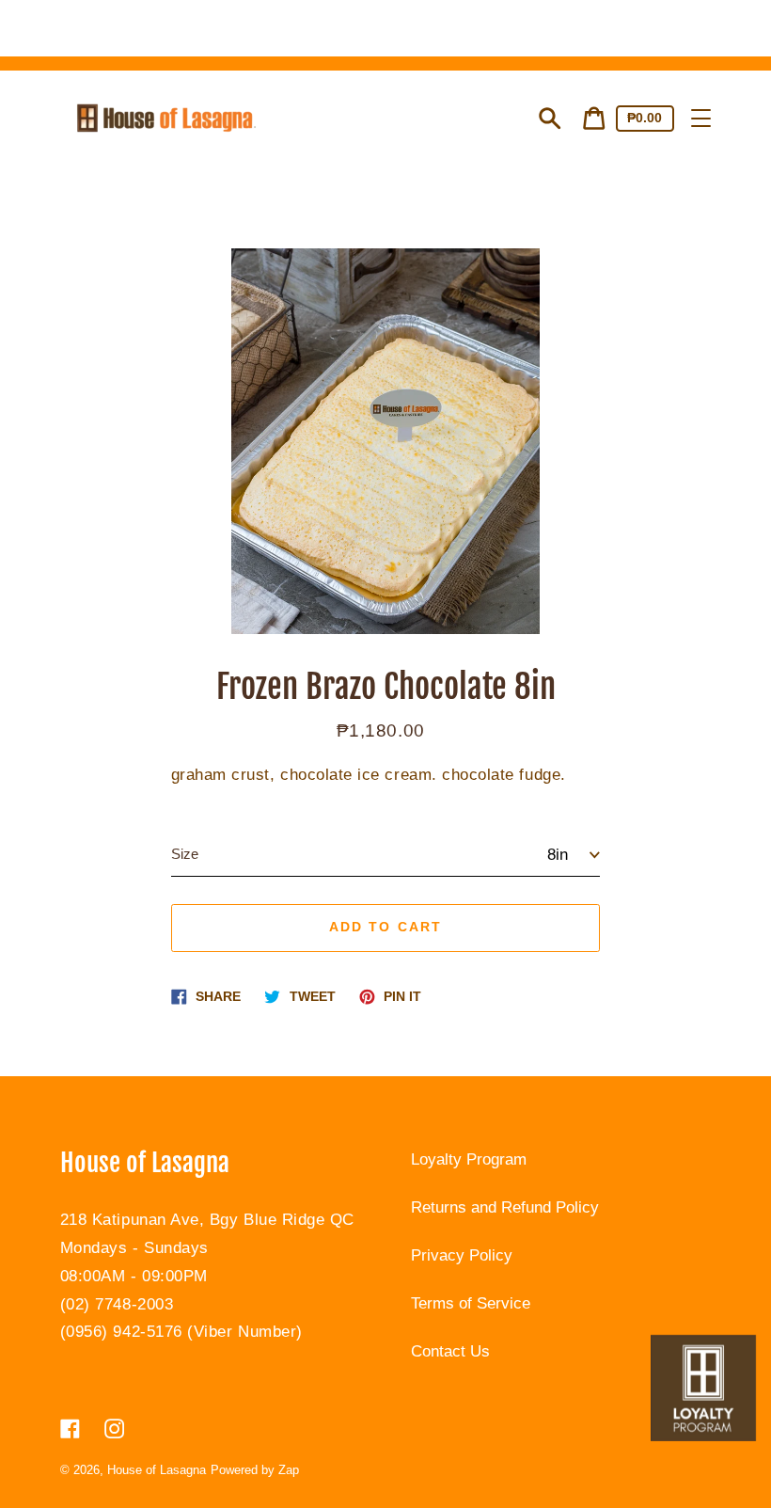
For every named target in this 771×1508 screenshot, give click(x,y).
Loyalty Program (469, 1159)
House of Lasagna (156, 1470)
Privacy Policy (461, 1255)
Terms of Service (470, 1303)
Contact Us (450, 1351)
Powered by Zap (255, 1470)
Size (184, 854)
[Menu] (701, 118)
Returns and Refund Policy (505, 1207)
